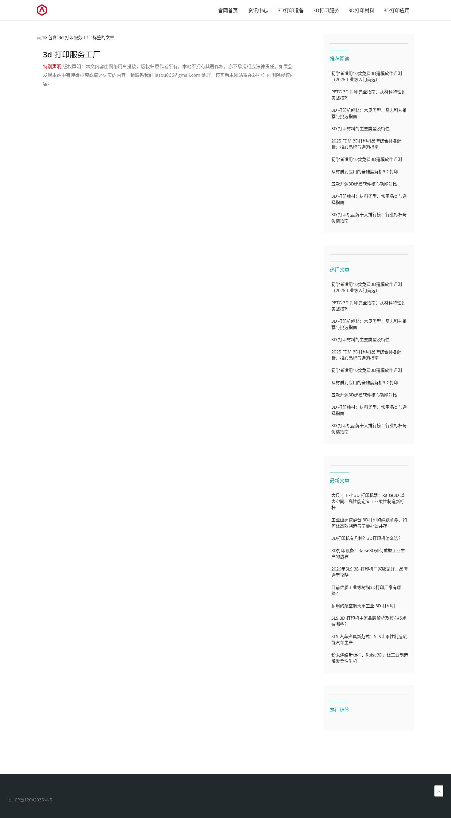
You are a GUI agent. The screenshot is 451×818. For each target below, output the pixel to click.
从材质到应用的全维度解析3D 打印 (364, 171)
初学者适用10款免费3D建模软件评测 (366, 159)
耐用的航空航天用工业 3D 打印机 (363, 606)
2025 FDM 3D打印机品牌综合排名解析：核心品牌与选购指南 (366, 144)
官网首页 (228, 10)
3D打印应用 (397, 10)
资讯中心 (258, 10)
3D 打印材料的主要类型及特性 (360, 128)
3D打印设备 (291, 10)
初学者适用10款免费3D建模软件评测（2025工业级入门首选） (366, 76)
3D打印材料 (361, 10)
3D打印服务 (326, 10)
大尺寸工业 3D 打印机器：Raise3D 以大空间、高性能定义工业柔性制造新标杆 (367, 501)
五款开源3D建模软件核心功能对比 (364, 184)
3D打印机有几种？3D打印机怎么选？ (367, 538)
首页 (41, 37)
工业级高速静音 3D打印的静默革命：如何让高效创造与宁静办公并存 (369, 523)
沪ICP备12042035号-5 (30, 800)
